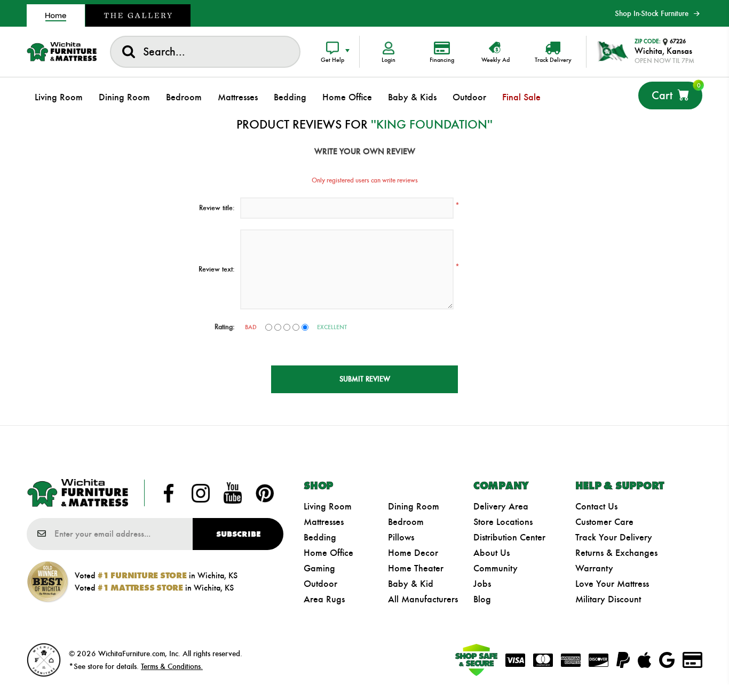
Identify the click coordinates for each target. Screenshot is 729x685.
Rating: (225, 326)
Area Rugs (324, 599)
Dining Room (413, 506)
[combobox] (205, 52)
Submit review (364, 379)
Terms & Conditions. (172, 666)
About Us (491, 553)
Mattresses (324, 522)
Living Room (328, 506)
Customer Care (604, 522)
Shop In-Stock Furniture (651, 13)
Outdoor (320, 584)
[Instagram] (200, 493)
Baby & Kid (410, 584)
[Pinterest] (264, 493)
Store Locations (503, 522)
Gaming (319, 568)
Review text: (217, 269)
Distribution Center (509, 537)
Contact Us (596, 506)
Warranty (594, 568)
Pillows (401, 537)
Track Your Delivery (613, 537)
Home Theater (415, 568)
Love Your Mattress (612, 584)
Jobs (482, 584)
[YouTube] (232, 493)
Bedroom (406, 522)
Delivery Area (500, 506)
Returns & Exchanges (616, 553)
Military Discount (608, 599)
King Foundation (431, 124)
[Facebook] (168, 493)
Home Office (328, 553)
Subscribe (238, 534)
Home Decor (413, 553)
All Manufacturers (423, 599)
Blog (482, 599)
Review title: (217, 207)
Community (495, 568)
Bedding (320, 537)
